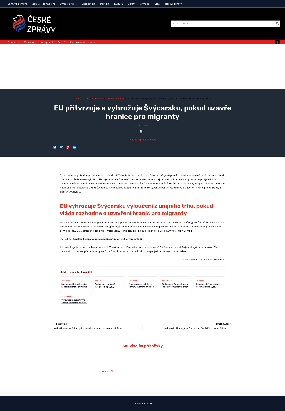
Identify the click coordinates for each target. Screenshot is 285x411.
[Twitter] (61, 147)
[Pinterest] (67, 147)
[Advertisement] (142, 66)
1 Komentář (107, 371)
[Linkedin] (74, 147)
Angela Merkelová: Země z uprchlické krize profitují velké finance (121, 361)
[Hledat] (278, 24)
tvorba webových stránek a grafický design (142, 393)
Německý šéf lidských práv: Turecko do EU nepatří (75, 361)
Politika (133, 139)
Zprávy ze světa (147, 139)
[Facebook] (277, 42)
